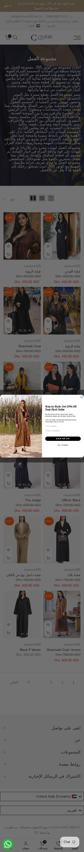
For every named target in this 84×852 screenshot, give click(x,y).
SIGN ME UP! (63, 439)
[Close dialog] (81, 397)
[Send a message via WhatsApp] (7, 844)
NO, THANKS (63, 445)
